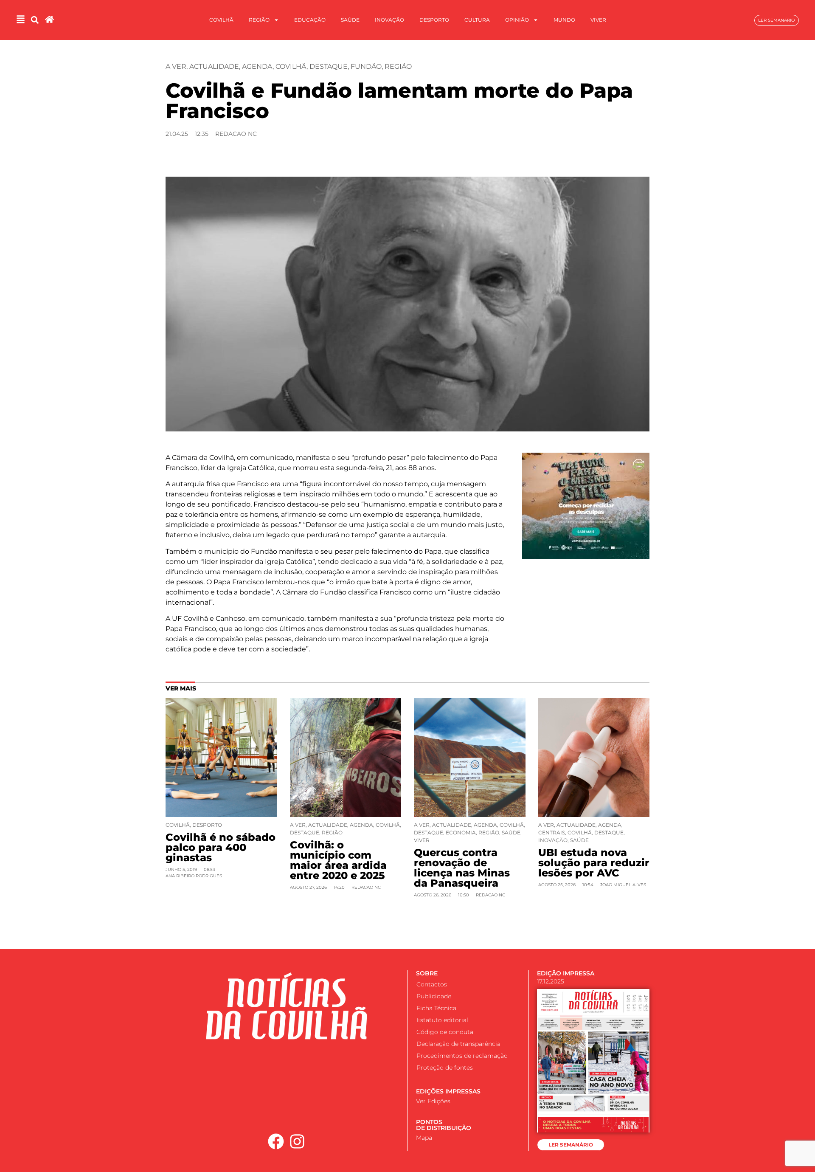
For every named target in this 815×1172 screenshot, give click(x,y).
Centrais (551, 832)
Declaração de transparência (458, 1044)
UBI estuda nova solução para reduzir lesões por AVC (593, 862)
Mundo (564, 20)
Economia (461, 832)
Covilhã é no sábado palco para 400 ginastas (220, 847)
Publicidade (433, 996)
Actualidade (214, 66)
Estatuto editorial (442, 1020)
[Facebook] (276, 1141)
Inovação (389, 20)
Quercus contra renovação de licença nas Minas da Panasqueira (462, 867)
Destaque (328, 66)
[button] (35, 20)
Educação (310, 20)
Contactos (431, 984)
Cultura (477, 20)
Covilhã (221, 20)
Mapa (424, 1137)
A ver (176, 66)
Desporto (434, 20)
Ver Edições (433, 1101)
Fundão (366, 66)
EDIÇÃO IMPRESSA (565, 973)
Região (259, 20)
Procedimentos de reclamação (462, 1055)
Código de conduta (444, 1032)
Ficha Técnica (436, 1008)
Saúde (350, 20)
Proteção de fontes (444, 1067)
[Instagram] (297, 1141)
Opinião (517, 20)
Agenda (257, 66)
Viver (598, 20)
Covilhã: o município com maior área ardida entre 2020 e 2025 (338, 860)
